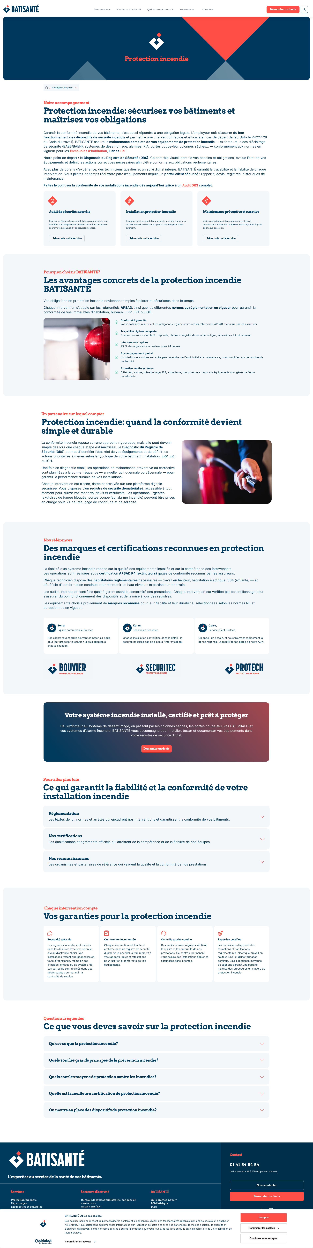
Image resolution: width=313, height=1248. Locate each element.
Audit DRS (190, 185)
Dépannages (19, 1203)
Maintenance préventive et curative (231, 212)
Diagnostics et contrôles (26, 1206)
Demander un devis (283, 9)
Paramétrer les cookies (78, 1241)
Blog (154, 1206)
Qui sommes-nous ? (160, 9)
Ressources (186, 9)
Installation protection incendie (151, 212)
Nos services (102, 9)
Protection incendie (24, 1199)
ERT (123, 151)
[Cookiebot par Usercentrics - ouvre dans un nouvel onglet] (43, 1241)
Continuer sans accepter (264, 1238)
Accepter (264, 1217)
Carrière (208, 9)
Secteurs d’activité (129, 9)
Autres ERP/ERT (91, 1206)
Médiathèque (159, 1203)
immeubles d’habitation (88, 151)
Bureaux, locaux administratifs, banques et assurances (108, 1201)
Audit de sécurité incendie (69, 212)
